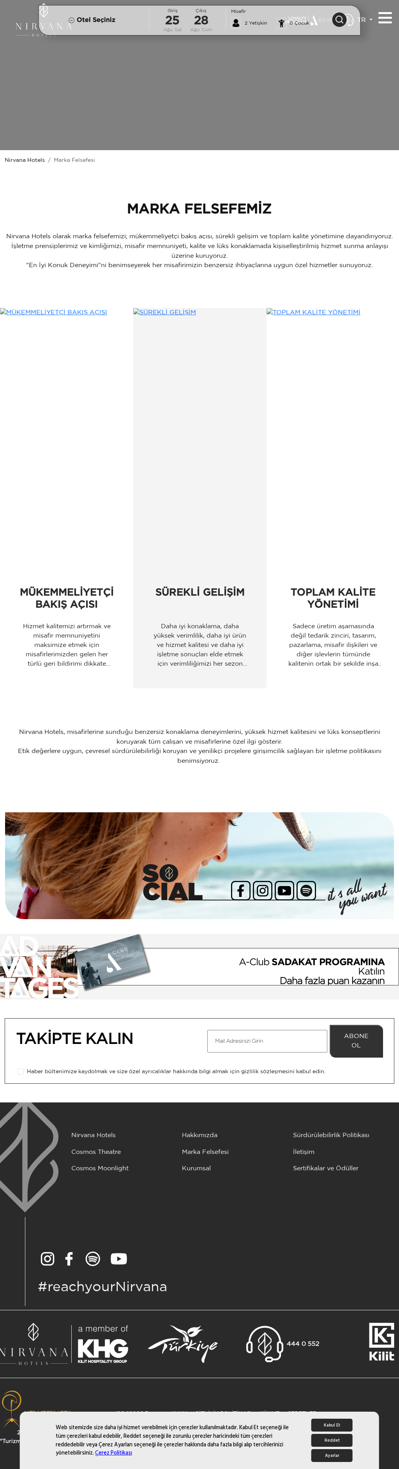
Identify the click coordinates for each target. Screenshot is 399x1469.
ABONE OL (356, 1041)
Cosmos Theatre (96, 1152)
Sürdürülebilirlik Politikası (331, 1135)
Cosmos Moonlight (100, 1168)
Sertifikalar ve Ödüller (325, 1168)
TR (362, 20)
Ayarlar (332, 1455)
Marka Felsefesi (205, 1152)
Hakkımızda (199, 1135)
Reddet (332, 1440)
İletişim (303, 1152)
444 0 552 (303, 1344)
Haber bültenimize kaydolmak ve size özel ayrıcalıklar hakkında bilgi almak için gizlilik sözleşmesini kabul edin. (176, 1071)
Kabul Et (332, 1425)
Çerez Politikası (113, 1452)
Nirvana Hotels (25, 160)
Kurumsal (196, 1168)
